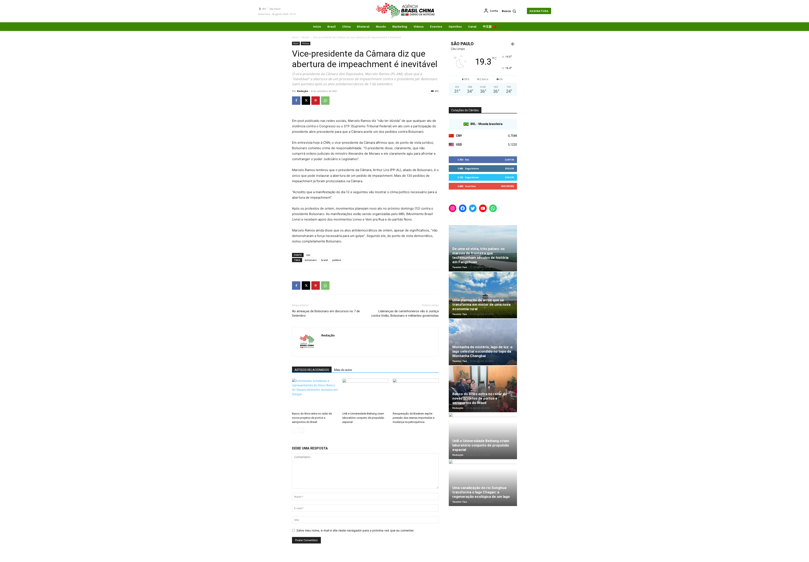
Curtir (509, 159)
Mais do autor (343, 370)
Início (295, 37)
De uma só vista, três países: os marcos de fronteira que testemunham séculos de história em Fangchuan (480, 255)
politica (336, 260)
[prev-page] (294, 430)
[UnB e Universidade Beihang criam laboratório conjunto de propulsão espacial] (365, 394)
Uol (308, 254)
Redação (302, 91)
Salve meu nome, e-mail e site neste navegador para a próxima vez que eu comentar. (355, 530)
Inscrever (507, 186)
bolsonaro (311, 260)
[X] (306, 100)
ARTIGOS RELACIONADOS (312, 370)
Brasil (305, 37)
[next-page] (301, 430)
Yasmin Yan (459, 267)
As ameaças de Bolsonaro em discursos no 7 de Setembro (326, 313)
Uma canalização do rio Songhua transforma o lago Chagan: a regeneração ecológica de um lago (481, 492)
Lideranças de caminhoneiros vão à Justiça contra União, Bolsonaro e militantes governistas (405, 313)
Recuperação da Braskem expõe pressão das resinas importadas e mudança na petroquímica (413, 418)
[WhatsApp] (325, 100)
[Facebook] (296, 100)
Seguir (509, 168)
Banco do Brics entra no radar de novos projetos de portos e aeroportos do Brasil (312, 418)
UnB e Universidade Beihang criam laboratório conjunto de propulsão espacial (363, 418)
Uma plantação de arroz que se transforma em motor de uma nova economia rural (481, 304)
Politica (305, 43)
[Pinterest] (315, 100)
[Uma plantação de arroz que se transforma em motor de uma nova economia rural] (483, 295)
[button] (510, 11)
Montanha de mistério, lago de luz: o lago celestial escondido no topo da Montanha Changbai (482, 351)
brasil (324, 260)
